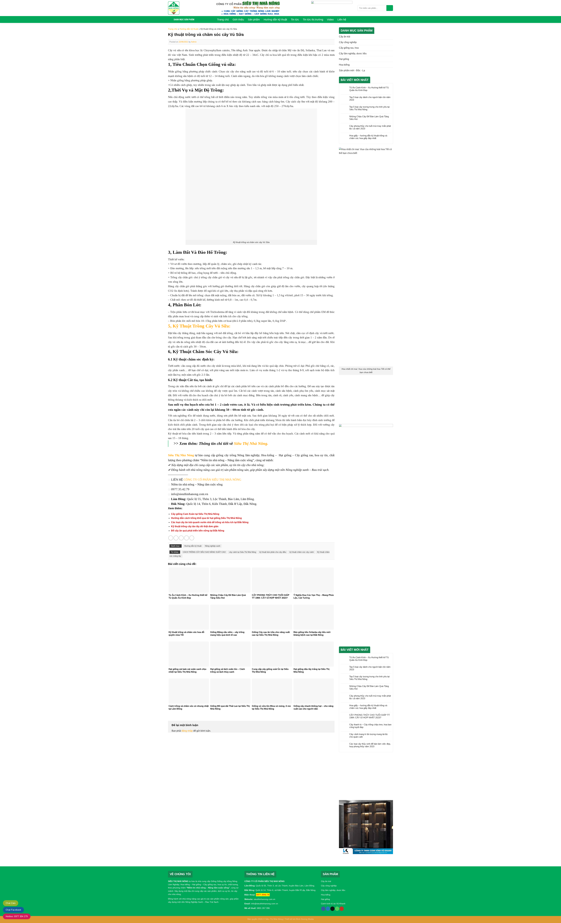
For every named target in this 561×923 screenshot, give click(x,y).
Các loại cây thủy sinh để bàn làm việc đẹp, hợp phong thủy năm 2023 (370, 745)
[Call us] (337, 909)
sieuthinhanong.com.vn (264, 899)
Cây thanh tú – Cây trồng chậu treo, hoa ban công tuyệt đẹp (370, 725)
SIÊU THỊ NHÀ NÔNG (178, 881)
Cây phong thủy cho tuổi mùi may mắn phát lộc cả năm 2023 (370, 127)
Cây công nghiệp (348, 42)
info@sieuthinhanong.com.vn (264, 903)
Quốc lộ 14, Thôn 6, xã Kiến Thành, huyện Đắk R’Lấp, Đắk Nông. (285, 890)
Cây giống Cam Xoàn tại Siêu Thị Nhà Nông (195, 514)
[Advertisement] (366, 400)
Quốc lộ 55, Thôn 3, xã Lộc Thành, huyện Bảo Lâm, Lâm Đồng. (285, 885)
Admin (193, 42)
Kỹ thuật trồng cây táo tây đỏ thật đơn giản (194, 526)
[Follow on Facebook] (323, 909)
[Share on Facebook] (170, 538)
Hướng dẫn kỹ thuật (189, 29)
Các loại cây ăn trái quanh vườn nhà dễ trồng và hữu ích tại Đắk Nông (210, 522)
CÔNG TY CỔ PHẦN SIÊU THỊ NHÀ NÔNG (212, 479)
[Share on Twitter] (176, 538)
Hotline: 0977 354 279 (17, 916)
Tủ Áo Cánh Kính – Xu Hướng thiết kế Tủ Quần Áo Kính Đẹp (369, 88)
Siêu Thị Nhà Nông (274, 919)
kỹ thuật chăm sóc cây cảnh (302, 552)
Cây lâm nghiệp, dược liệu (353, 53)
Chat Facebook (13, 910)
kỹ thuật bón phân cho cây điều (272, 552)
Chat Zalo (10, 903)
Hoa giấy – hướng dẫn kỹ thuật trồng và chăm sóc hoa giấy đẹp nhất (368, 136)
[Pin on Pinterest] (186, 538)
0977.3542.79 (262, 895)
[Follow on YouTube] (342, 909)
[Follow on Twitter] (328, 909)
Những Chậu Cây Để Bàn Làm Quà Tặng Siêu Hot (369, 117)
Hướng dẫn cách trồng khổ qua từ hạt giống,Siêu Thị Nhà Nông (206, 518)
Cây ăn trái (344, 36)
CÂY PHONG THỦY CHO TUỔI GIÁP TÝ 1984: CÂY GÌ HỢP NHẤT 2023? (369, 716)
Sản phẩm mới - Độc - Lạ (352, 70)
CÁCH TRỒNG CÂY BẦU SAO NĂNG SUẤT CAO (204, 552)
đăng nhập (187, 731)
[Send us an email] (332, 909)
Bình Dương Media (305, 919)
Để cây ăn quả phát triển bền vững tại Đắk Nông (197, 530)
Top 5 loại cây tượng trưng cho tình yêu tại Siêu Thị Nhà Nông (369, 108)
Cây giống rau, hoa (349, 48)
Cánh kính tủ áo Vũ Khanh (333, 903)
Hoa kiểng (344, 65)
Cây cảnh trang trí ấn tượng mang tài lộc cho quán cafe (368, 735)
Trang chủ (172, 29)
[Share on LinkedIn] (191, 538)
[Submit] (389, 8)
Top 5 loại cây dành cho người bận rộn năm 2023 (370, 98)
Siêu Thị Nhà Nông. (251, 443)
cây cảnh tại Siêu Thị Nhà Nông (242, 552)
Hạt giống (344, 59)
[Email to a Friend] (181, 538)
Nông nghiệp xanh (212, 546)
